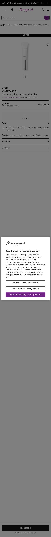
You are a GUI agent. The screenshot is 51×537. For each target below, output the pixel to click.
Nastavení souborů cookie (25, 283)
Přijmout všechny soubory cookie (25, 295)
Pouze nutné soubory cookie (25, 289)
